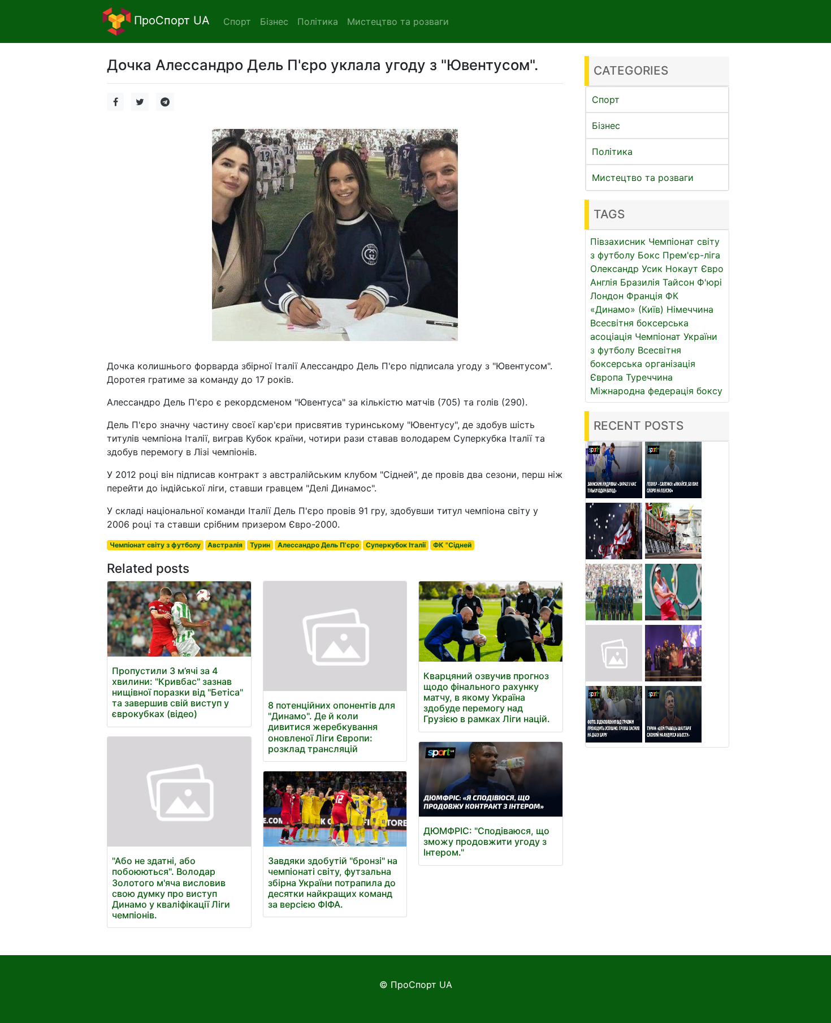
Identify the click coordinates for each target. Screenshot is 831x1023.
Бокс (649, 255)
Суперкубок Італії (396, 545)
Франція (644, 295)
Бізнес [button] (274, 21)
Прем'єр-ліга (691, 255)
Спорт (606, 99)
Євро (712, 268)
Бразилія (640, 282)
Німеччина (689, 309)
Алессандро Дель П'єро (318, 545)
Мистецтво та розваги (643, 177)
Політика (612, 151)
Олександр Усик (626, 268)
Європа (606, 377)
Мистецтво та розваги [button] (398, 21)
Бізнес (606, 125)
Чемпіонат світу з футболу (155, 545)
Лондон (607, 295)
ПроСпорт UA (170, 20)
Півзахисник (618, 241)
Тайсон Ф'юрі (692, 282)
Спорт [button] (237, 21)
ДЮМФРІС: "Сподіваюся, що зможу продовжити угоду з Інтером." (486, 841)
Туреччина (649, 377)
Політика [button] (317, 21)
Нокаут (681, 268)
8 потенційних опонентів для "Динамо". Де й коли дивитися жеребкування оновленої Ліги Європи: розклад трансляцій (331, 727)
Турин (260, 545)
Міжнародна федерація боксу (656, 390)
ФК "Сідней (452, 545)
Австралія (225, 545)
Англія (603, 282)
